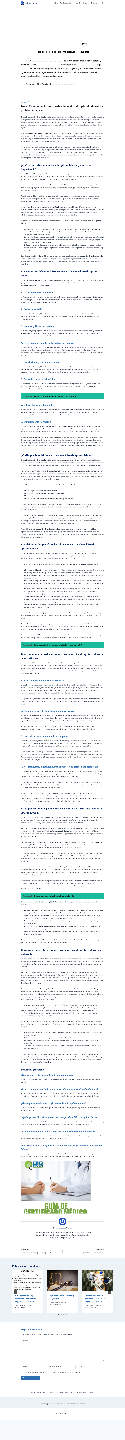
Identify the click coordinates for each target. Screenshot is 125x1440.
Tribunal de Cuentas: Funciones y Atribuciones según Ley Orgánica (95, 1299)
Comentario (26, 1340)
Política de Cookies (62, 1392)
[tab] (58, 1314)
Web (80, 1367)
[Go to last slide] (15, 1291)
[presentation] (27, 1280)
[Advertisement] (62, 20)
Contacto (51, 1392)
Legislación (25, 102)
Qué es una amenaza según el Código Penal (36, 1251)
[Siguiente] (109, 1291)
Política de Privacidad (78, 1392)
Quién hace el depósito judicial (93, 1251)
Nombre (25, 1367)
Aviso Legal (41, 1392)
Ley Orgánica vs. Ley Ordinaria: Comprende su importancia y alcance (26, 1299)
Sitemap (91, 1392)
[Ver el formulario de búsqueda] (102, 3)
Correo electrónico (57, 1367)
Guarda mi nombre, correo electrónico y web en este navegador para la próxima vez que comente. (53, 1372)
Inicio (56, 3)
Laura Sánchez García (62, 1228)
